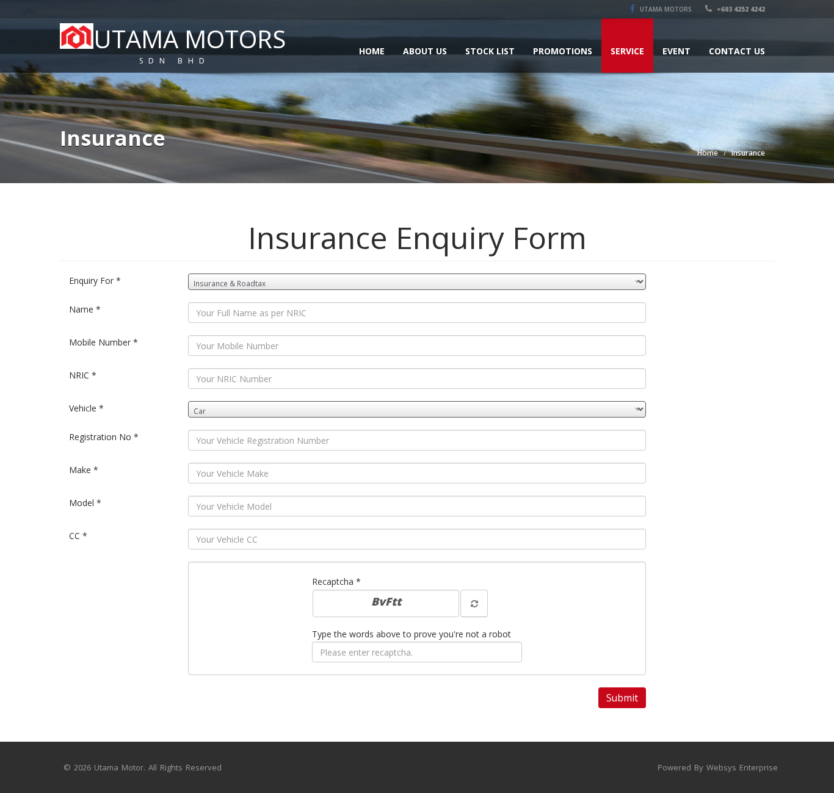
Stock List (490, 51)
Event (676, 51)
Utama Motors (665, 9)
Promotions (562, 51)
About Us (425, 51)
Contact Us (737, 51)
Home (372, 51)
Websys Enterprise (742, 767)
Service (627, 51)
